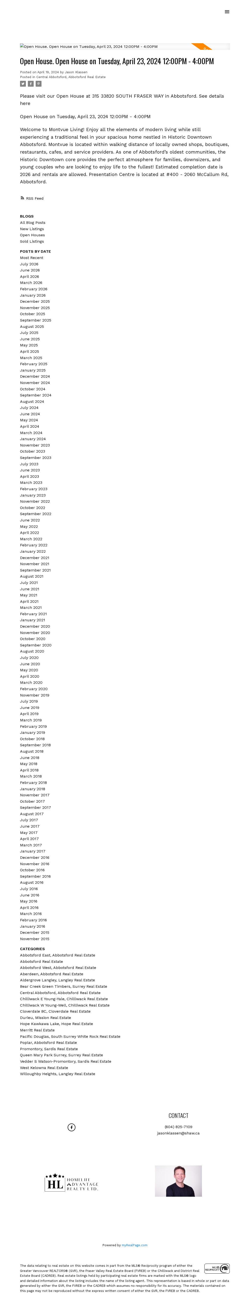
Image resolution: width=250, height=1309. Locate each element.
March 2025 (31, 357)
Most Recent (31, 257)
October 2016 (32, 870)
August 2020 (32, 651)
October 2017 (32, 801)
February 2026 (33, 289)
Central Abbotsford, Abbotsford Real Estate (71, 77)
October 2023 (32, 451)
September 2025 (35, 320)
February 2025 (33, 364)
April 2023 (29, 476)
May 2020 (29, 670)
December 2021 (34, 557)
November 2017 (35, 795)
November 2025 (35, 307)
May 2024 (29, 420)
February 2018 (33, 782)
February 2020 (34, 688)
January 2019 (32, 732)
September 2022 (35, 513)
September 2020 (36, 645)
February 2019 (33, 726)
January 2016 (32, 926)
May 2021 (28, 595)
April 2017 (29, 838)
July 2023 (29, 464)
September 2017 (35, 807)
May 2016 (28, 901)
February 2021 (33, 614)
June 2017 (30, 826)
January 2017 (32, 851)
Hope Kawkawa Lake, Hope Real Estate (56, 1023)
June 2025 (30, 339)
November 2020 (35, 632)
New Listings (32, 229)
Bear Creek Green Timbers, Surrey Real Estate (63, 986)
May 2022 (29, 526)
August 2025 (32, 326)
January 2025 (33, 370)
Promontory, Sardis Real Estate (49, 1049)
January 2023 (33, 495)
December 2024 (35, 376)
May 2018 (28, 763)
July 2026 (29, 264)
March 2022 (31, 539)
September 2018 (35, 745)
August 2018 (31, 751)
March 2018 (31, 776)
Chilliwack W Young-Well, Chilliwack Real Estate (65, 1005)
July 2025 (29, 332)
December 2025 (35, 301)
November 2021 (34, 563)
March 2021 (31, 607)
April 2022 (29, 532)
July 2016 (29, 888)
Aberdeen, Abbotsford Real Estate (51, 974)
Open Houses (32, 235)
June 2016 (29, 895)
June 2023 (30, 470)
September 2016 (35, 876)
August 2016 (31, 882)
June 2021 (29, 589)
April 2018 (29, 770)
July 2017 (29, 820)
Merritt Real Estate (37, 1030)
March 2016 (31, 913)
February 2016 (33, 920)
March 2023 (31, 482)
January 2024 (33, 438)
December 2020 (35, 626)
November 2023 (35, 445)
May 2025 (29, 345)
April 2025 (29, 351)
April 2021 (29, 601)
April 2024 (29, 426)
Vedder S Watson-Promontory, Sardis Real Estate (65, 1061)
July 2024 (29, 407)
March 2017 (31, 845)
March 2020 (31, 682)
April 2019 (29, 713)
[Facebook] (71, 1127)
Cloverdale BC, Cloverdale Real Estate (55, 1011)
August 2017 (32, 813)
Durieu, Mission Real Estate (45, 1017)
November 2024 (35, 382)
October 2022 (32, 507)
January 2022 (33, 551)
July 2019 (29, 701)
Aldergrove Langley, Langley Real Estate (57, 980)
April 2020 (29, 676)
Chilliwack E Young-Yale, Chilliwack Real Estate (64, 999)
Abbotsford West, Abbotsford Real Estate (58, 967)
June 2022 (30, 520)
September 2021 (35, 570)
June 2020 (30, 664)
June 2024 (30, 414)
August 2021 (31, 576)
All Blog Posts (32, 222)
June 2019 (29, 707)
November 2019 (34, 695)
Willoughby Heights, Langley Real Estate (57, 1073)
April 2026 (29, 276)
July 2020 (29, 657)
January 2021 (32, 620)
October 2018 (32, 739)
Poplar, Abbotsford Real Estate (48, 1042)
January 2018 (32, 789)
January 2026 (33, 295)
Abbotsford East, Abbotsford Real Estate (57, 955)
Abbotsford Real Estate (41, 961)
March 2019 (31, 720)
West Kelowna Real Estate (44, 1067)
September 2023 (35, 457)
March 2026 (31, 282)
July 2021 (29, 582)
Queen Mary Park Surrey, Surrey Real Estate (61, 1055)
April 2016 (29, 907)
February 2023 (33, 489)
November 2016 (34, 864)
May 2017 (29, 832)
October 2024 (32, 389)
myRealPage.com (134, 1245)
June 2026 (30, 270)
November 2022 (35, 501)
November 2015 (34, 938)
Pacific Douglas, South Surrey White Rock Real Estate (70, 1036)
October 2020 (32, 638)
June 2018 (29, 757)
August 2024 (32, 401)
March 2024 (31, 432)
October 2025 (32, 314)
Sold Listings (32, 241)
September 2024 (36, 395)
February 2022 (33, 545)
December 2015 (34, 932)
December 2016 (34, 857)
